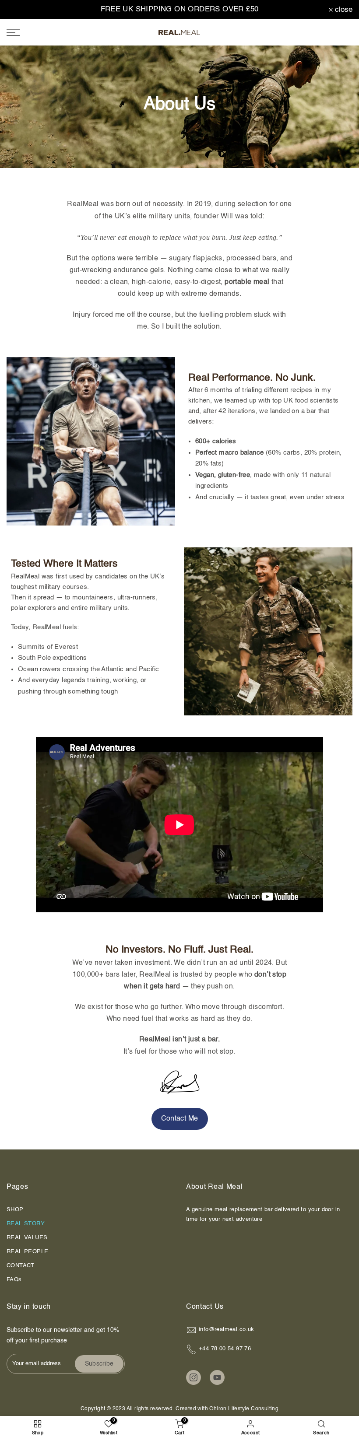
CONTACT (21, 1265)
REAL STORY (26, 1223)
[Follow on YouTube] (217, 1377)
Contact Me (179, 1118)
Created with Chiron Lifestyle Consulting (226, 1409)
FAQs (14, 1279)
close (20, 10)
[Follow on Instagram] (193, 1377)
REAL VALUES (27, 1237)
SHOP (15, 1209)
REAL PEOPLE (27, 1251)
